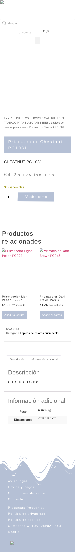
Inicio (7, 118)
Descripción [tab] (17, 359)
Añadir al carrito (36, 196)
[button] (37, 40)
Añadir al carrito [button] (14, 314)
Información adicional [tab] (44, 359)
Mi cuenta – (28, 32)
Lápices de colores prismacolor (39, 333)
